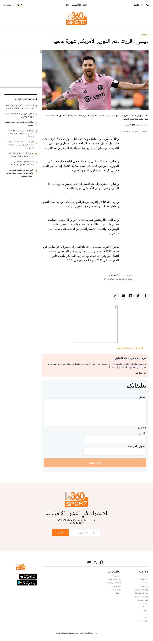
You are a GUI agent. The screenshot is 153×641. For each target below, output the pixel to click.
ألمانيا (146, 617)
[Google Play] (27, 582)
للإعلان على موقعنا (114, 583)
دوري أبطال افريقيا (141, 590)
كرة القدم (145, 35)
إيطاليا (146, 610)
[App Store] (28, 576)
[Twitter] (95, 562)
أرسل (60, 532)
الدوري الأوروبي (143, 600)
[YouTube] (89, 562)
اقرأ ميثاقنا (141, 372)
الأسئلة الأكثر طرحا (114, 579)
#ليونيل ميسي (135, 347)
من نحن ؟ (117, 576)
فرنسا (146, 614)
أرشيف (118, 593)
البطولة (146, 583)
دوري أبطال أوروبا (142, 596)
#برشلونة (122, 347)
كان (147, 576)
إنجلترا (146, 603)
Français (7, 5)
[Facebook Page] (101, 562)
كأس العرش (144, 586)
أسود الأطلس (143, 579)
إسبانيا (146, 607)
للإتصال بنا (117, 590)
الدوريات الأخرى (143, 621)
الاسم (142, 433)
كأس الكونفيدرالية (142, 593)
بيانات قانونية (116, 586)
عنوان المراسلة (136, 446)
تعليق (142, 396)
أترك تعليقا (95, 462)
